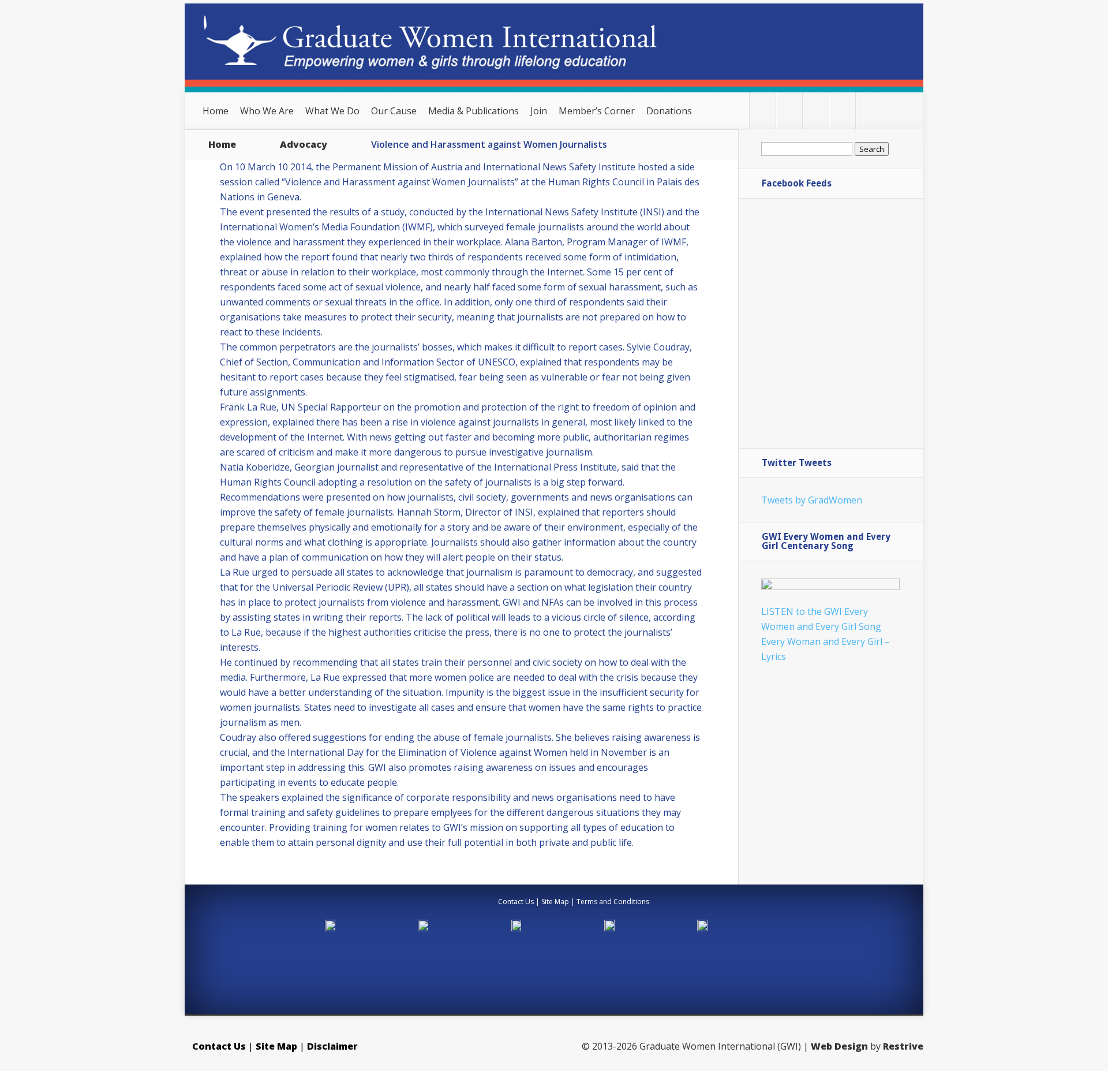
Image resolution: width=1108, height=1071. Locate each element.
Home (216, 111)
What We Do (332, 111)
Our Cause (394, 111)
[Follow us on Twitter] (763, 110)
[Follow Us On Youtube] (842, 110)
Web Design (839, 1046)
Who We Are (267, 111)
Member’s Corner (597, 111)
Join (538, 111)
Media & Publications (473, 111)
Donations (669, 111)
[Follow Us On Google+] (816, 110)
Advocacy (303, 144)
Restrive (903, 1046)
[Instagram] (869, 110)
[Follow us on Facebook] (789, 110)
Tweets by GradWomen (811, 500)
